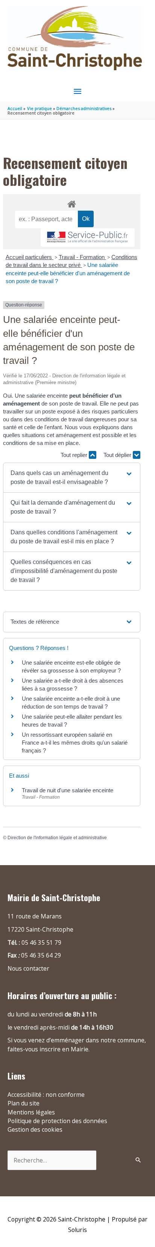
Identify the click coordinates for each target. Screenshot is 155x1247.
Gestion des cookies (35, 1129)
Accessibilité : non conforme (46, 1094)
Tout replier (75, 455)
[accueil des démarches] (71, 203)
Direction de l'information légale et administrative (57, 837)
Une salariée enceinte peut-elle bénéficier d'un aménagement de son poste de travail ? (68, 273)
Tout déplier (118, 455)
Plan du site (24, 1103)
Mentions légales (31, 1112)
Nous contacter (28, 968)
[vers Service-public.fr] (88, 237)
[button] (71, 477)
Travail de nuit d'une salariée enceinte (67, 790)
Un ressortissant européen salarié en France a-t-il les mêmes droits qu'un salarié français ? (75, 742)
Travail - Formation (82, 257)
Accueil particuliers (29, 257)
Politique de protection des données (57, 1121)
